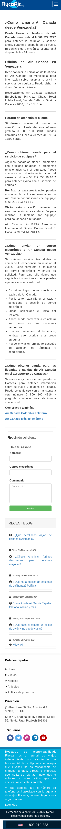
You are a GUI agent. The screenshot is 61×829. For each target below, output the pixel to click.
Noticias (13, 680)
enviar (30, 508)
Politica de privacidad (21, 692)
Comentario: (17, 480)
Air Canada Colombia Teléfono (26, 413)
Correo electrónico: (21, 466)
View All (18, 644)
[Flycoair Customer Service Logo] (13, 4)
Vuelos (12, 675)
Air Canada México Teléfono (24, 418)
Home (11, 669)
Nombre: (15, 452)
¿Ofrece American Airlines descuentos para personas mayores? (30, 560)
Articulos (13, 686)
